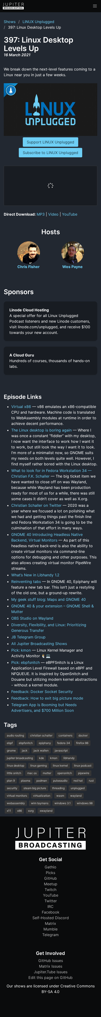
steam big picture (34, 788)
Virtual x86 (21, 406)
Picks (50, 872)
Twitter (50, 900)
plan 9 (11, 780)
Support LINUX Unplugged (50, 142)
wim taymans (39, 803)
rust (91, 780)
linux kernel (60, 765)
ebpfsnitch (26, 743)
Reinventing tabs (26, 581)
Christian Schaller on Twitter (36, 505)
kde (41, 758)
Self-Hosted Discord (50, 917)
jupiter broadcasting (20, 758)
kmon (53, 758)
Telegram (50, 934)
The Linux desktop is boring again (41, 430)
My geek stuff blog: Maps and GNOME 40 (48, 599)
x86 (19, 810)
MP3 (41, 214)
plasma (25, 780)
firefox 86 (82, 743)
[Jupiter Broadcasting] (50, 848)
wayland (76, 795)
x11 (9, 810)
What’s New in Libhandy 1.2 (35, 575)
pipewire (83, 773)
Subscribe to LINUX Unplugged (50, 152)
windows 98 (85, 803)
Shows (10, 21)
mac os (32, 773)
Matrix (50, 923)
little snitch (14, 773)
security (12, 788)
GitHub (50, 878)
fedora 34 (63, 743)
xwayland (46, 810)
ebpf (10, 743)
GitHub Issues (50, 960)
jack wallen (41, 750)
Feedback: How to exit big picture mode (47, 698)
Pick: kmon (21, 650)
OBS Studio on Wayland (32, 618)
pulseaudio (60, 780)
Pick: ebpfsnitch (25, 662)
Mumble (50, 929)
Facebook (50, 912)
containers (65, 735)
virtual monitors (17, 795)
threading (58, 788)
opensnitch (64, 773)
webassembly (16, 803)
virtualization (41, 795)
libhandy (69, 758)
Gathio (50, 867)
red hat (78, 780)
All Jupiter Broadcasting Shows (39, 643)
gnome (11, 750)
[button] (95, 6)
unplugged (78, 788)
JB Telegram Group (28, 637)
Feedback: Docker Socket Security (42, 691)
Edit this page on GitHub (50, 977)
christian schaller (41, 735)
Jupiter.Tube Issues (50, 972)
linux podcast (82, 765)
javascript (61, 750)
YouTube (69, 214)
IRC (50, 906)
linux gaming (38, 765)
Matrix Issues (50, 966)
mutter (47, 773)
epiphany (45, 743)
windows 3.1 (62, 803)
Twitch (50, 889)
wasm (60, 795)
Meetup (50, 884)
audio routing (15, 735)
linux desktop (15, 765)
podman (41, 780)
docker (83, 735)
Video (53, 214)
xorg (31, 810)
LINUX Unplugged (38, 21)
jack (24, 750)
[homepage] (13, 6)
